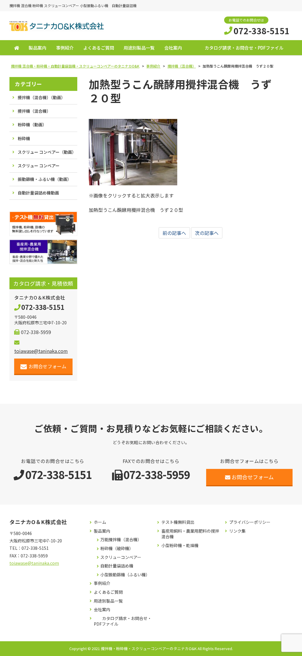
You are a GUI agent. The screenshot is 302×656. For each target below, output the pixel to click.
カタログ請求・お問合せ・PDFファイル (244, 48)
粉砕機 (24, 138)
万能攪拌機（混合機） (121, 539)
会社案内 (173, 48)
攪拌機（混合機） (34, 111)
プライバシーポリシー (249, 522)
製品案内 (37, 48)
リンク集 (237, 531)
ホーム (100, 522)
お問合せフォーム (47, 366)
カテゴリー (28, 84)
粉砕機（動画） (32, 124)
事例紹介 (65, 48)
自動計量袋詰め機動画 (38, 193)
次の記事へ (207, 232)
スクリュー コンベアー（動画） (47, 152)
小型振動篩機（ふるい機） (125, 575)
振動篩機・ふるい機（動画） (44, 179)
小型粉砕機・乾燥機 (179, 545)
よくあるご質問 (98, 48)
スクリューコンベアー (120, 557)
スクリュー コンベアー (39, 166)
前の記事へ (174, 232)
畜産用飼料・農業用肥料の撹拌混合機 (190, 534)
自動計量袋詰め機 (116, 566)
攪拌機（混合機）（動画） (41, 97)
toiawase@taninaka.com (34, 563)
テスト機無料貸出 (177, 522)
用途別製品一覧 (139, 48)
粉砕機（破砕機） (116, 548)
